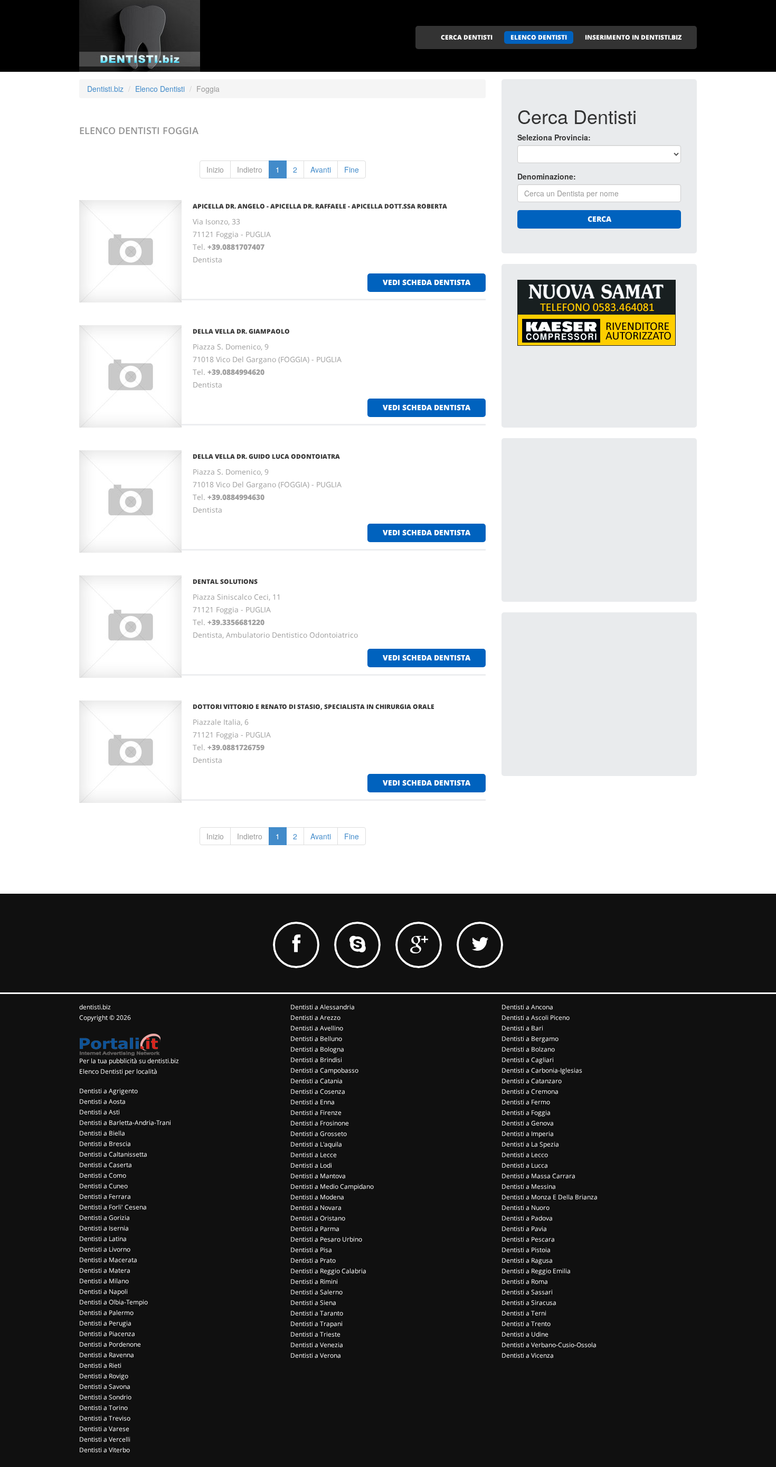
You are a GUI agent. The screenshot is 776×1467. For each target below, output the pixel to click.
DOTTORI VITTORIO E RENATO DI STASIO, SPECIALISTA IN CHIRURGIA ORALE (313, 706)
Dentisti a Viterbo (104, 1449)
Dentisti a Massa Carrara (538, 1175)
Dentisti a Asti (99, 1112)
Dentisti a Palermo (106, 1312)
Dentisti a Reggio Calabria (328, 1270)
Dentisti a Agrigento (108, 1090)
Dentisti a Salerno (316, 1292)
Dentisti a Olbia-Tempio (113, 1302)
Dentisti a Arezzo (315, 1017)
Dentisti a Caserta (105, 1164)
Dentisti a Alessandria (322, 1006)
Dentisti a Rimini (314, 1281)
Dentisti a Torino (103, 1407)
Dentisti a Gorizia (104, 1217)
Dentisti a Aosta (102, 1101)
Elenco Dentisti (160, 88)
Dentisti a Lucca (524, 1165)
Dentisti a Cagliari (527, 1059)
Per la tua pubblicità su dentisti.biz (129, 1060)
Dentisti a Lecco (524, 1154)
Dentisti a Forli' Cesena (113, 1207)
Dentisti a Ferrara (105, 1196)
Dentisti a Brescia (105, 1143)
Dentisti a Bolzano (528, 1049)
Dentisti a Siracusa (528, 1302)
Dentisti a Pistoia (526, 1249)
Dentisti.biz (105, 88)
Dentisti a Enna (312, 1101)
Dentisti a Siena (313, 1302)
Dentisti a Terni (523, 1313)
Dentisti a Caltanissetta (113, 1154)
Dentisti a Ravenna (106, 1354)
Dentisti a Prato (313, 1260)
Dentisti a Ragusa (527, 1260)
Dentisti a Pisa (311, 1249)
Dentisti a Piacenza (107, 1333)
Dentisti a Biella (102, 1133)
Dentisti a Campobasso (324, 1070)
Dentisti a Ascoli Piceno (535, 1017)
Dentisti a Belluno (316, 1038)
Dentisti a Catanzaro (531, 1080)
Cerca (599, 219)
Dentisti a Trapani (316, 1323)
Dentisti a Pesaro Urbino (326, 1239)
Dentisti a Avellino (316, 1028)
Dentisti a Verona (315, 1355)
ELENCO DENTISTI (538, 37)
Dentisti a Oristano (317, 1218)
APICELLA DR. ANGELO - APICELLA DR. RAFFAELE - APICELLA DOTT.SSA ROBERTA (320, 206)
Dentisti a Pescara (528, 1239)
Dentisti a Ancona (527, 1006)
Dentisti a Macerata (108, 1259)
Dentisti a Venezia (316, 1344)
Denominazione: (546, 176)
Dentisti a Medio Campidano (332, 1186)
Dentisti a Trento (526, 1323)
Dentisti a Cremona (530, 1091)
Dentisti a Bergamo (530, 1038)
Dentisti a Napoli (103, 1291)
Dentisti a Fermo (525, 1101)
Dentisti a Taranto (316, 1313)
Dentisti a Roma (524, 1281)
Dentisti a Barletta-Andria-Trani (125, 1122)
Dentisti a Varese (104, 1428)
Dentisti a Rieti (100, 1365)
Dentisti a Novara (316, 1207)
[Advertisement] (596, 520)
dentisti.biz (95, 1006)
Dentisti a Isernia (104, 1228)
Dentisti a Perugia (105, 1323)
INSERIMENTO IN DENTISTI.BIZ (633, 37)
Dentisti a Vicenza (527, 1355)
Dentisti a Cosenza (317, 1091)
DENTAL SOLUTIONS (225, 581)
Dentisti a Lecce (313, 1154)
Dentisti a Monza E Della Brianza (549, 1196)
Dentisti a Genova (527, 1123)
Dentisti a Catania (316, 1080)
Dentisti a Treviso (104, 1418)
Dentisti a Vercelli (104, 1439)
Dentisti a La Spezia (530, 1144)
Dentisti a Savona (104, 1386)
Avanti (320, 169)
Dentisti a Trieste (315, 1334)
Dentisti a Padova (527, 1218)
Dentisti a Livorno (104, 1249)
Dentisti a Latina (103, 1238)
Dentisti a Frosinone (319, 1123)
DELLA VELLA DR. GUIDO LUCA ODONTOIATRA (266, 456)
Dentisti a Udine (524, 1334)
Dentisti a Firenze (316, 1112)
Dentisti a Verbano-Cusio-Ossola (549, 1344)
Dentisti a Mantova (318, 1175)
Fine (351, 169)
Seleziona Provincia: (554, 137)
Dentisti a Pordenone (110, 1344)
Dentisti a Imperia (527, 1133)
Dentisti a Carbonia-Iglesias (541, 1070)
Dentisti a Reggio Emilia (536, 1270)
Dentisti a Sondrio (105, 1397)
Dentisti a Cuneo (103, 1185)
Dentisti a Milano (104, 1280)
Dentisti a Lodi (311, 1165)
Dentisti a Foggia (526, 1112)
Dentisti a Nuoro (525, 1207)
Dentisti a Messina (528, 1186)
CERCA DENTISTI (467, 37)
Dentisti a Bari (522, 1028)
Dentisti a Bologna (317, 1049)
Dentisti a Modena (317, 1196)
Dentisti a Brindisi (316, 1059)
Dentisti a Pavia (524, 1228)
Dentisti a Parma (314, 1228)
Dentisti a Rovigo (103, 1375)
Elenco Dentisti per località (118, 1071)
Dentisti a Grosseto (318, 1133)
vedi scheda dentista (426, 282)
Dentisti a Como (102, 1175)
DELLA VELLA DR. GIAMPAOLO (241, 331)
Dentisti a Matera (104, 1270)
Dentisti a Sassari (527, 1292)
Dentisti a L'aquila (316, 1144)
